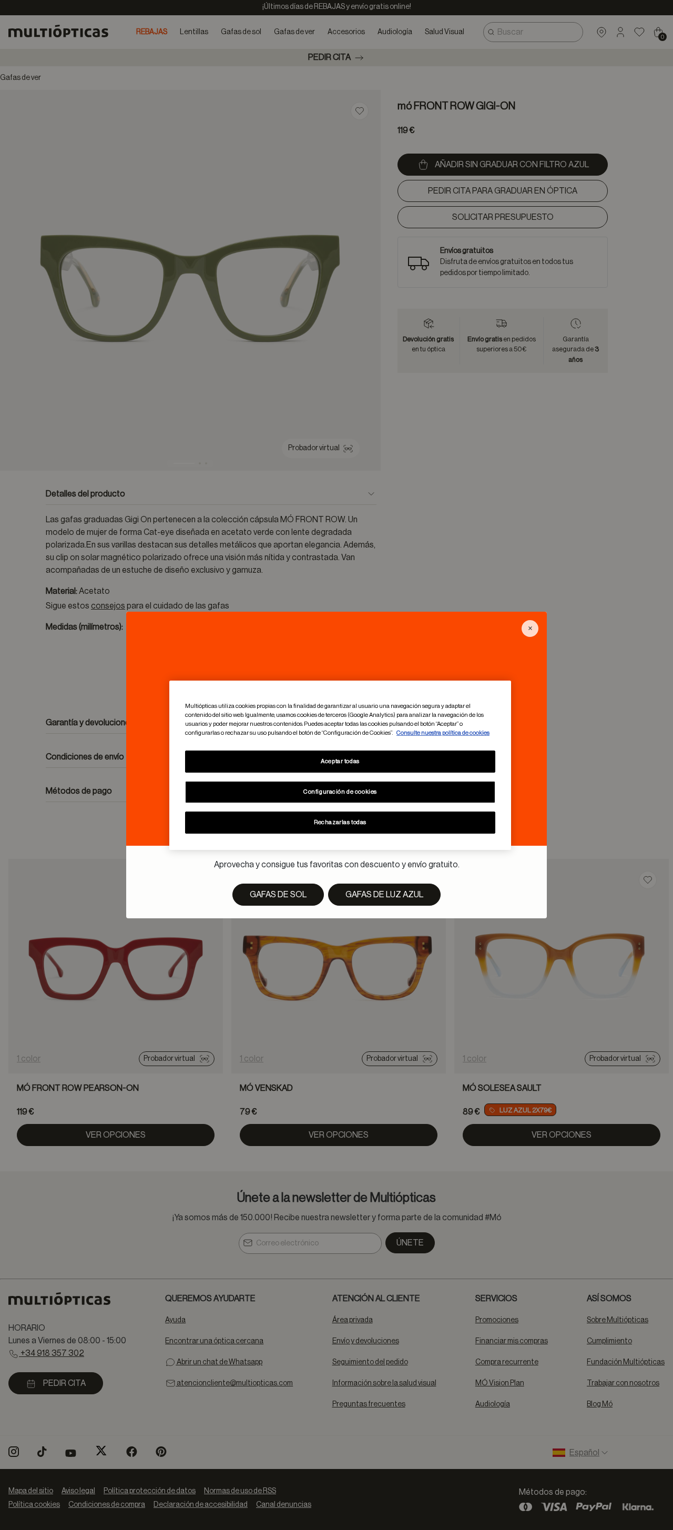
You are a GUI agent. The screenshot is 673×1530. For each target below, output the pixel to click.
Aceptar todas (340, 761)
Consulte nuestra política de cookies (443, 733)
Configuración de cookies (340, 792)
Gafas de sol (278, 894)
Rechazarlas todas (340, 822)
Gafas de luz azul (384, 894)
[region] (340, 764)
